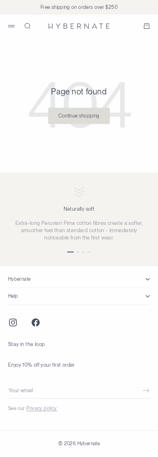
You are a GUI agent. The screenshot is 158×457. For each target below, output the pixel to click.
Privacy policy (41, 408)
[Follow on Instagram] (13, 322)
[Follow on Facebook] (36, 322)
